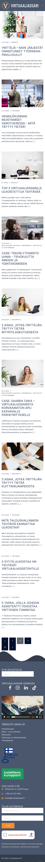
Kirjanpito (16, 319)
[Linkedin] (26, 689)
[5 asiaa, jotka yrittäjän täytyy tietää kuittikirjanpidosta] (22, 456)
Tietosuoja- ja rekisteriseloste (14, 737)
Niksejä (15, 42)
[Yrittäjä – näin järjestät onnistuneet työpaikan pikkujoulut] (22, 25)
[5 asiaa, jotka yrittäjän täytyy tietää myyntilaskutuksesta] (22, 302)
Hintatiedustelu (8, 729)
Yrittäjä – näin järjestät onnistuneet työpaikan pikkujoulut (22, 51)
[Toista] (4, 717)
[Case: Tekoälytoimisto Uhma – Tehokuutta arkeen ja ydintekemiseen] (22, 228)
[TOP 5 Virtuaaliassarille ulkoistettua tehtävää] (22, 165)
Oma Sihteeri (7, 245)
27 (5, 647)
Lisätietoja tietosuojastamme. (29, 847)
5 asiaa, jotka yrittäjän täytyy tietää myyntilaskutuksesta (22, 328)
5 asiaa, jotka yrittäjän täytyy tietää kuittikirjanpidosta (22, 482)
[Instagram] (18, 689)
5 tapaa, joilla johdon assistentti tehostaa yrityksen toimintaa (20, 606)
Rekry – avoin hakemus (11, 732)
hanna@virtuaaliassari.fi (15, 798)
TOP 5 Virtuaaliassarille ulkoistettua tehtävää (22, 189)
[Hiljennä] (37, 717)
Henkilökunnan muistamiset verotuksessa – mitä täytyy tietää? (18, 122)
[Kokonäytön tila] (40, 717)
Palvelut (14, 182)
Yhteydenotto (7, 740)
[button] (22, 707)
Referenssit (27, 245)
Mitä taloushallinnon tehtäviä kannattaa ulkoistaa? (20, 524)
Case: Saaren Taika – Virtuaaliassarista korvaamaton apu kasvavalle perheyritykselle (18, 408)
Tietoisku (16, 111)
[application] (22, 707)
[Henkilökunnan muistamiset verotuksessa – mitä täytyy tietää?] (22, 93)
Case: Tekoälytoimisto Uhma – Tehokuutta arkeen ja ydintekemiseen (20, 258)
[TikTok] (34, 689)
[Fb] (10, 689)
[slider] (21, 717)
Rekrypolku (6, 735)
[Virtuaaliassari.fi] (20, 5)
